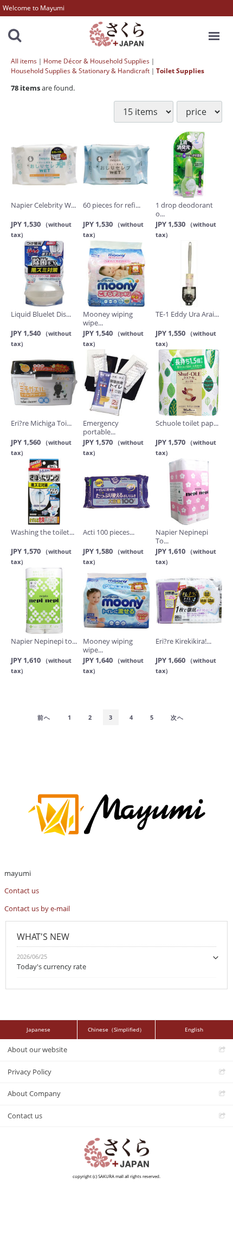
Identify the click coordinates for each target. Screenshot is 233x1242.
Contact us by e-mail (37, 908)
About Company (34, 1093)
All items (24, 61)
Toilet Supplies (180, 70)
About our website (37, 1049)
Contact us (21, 890)
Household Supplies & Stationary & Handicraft (80, 70)
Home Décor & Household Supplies (96, 61)
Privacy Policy (29, 1072)
